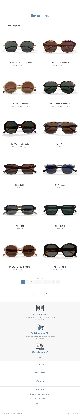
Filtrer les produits (14, 26)
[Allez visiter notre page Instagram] (43, 403)
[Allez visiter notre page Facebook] (37, 403)
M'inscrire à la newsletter (40, 398)
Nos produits (35, 294)
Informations (40, 381)
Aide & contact (40, 373)
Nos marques (40, 364)
